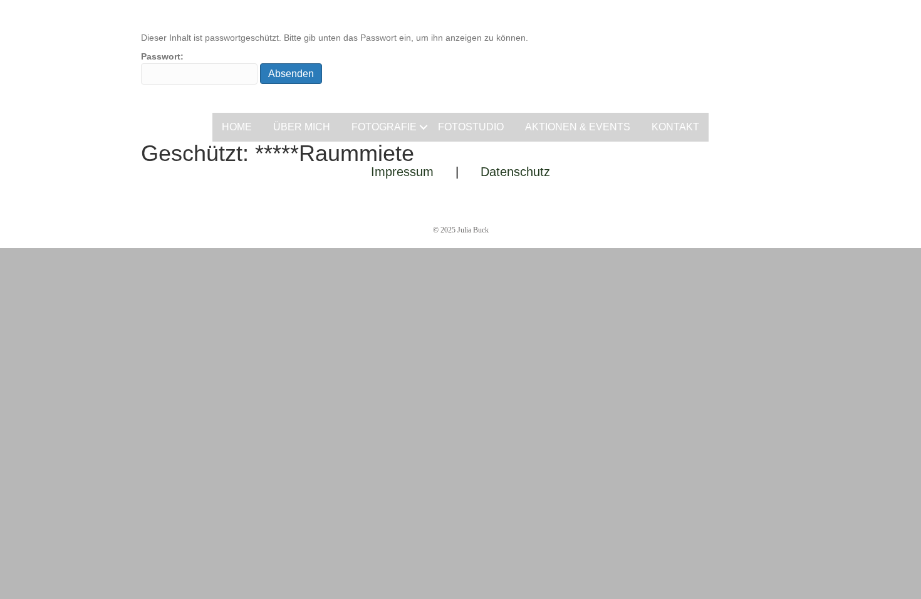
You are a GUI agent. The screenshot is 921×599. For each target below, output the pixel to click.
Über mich (301, 127)
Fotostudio (471, 127)
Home (237, 127)
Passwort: (162, 56)
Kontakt (675, 127)
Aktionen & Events (577, 127)
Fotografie (384, 127)
